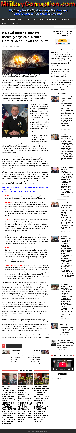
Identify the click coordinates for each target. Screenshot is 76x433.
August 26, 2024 (66, 318)
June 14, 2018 (8, 46)
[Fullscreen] (72, 369)
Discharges (65, 19)
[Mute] (69, 369)
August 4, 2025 (66, 279)
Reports (4, 23)
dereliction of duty (14, 346)
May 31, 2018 (62, 349)
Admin (17, 46)
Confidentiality (52, 19)
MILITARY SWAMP (39, 19)
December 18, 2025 (67, 196)
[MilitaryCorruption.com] (38, 16)
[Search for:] (64, 27)
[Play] (54, 369)
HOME (3, 19)
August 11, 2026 (66, 129)
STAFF (20, 19)
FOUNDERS (11, 19)
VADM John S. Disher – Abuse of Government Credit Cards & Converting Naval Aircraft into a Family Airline (67, 328)
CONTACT (28, 19)
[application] (62, 364)
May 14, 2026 (65, 162)
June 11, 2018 (65, 335)
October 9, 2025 (66, 231)
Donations (14, 23)
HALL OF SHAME (62, 93)
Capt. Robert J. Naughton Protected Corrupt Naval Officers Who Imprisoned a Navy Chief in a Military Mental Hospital (65, 344)
